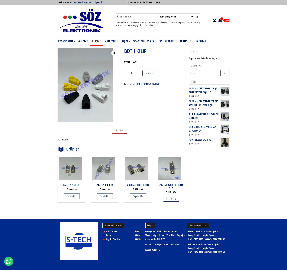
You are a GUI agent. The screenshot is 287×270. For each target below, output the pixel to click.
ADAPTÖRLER (111, 41)
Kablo (88, 2)
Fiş (95, 2)
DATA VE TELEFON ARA (143, 41)
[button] (114, 53)
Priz (101, 2)
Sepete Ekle (150, 73)
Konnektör (79, 2)
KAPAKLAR (201, 41)
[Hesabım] (214, 20)
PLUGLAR (96, 41)
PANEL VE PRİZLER (167, 41)
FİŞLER (125, 41)
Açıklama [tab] (119, 130)
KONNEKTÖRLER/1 (143, 83)
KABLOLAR (83, 41)
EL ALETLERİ (185, 41)
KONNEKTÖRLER (65, 41)
